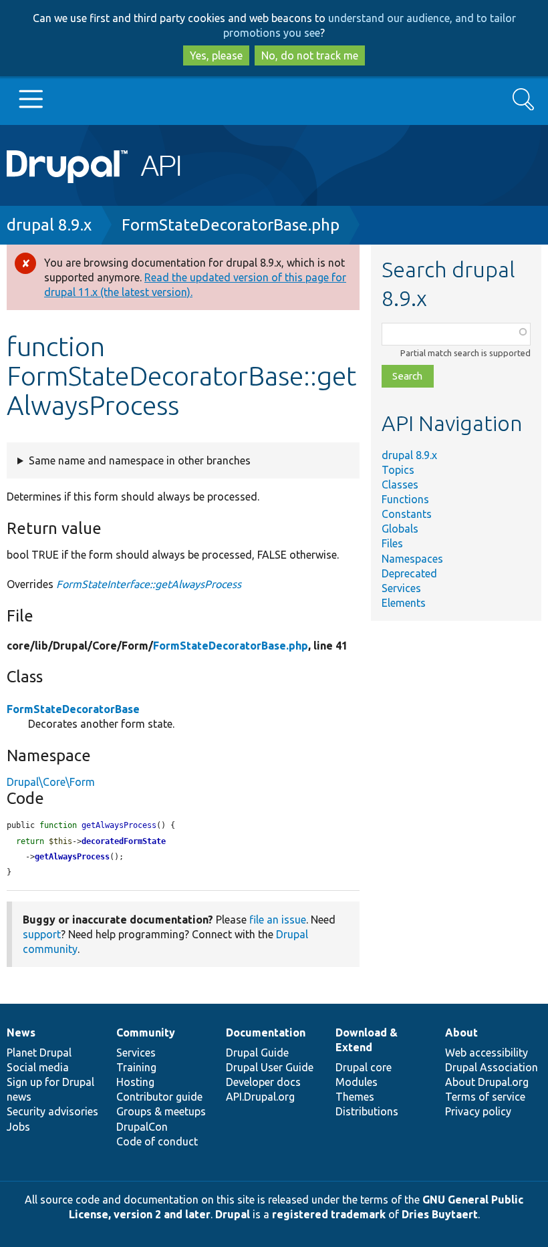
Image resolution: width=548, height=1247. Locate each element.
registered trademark (329, 1214)
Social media (38, 1067)
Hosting (135, 1082)
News (21, 1032)
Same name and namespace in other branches (140, 460)
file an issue (277, 920)
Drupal (232, 1214)
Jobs (18, 1127)
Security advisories (52, 1111)
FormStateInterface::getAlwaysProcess (148, 584)
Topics (398, 470)
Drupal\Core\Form (51, 782)
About (461, 1032)
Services (401, 588)
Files (392, 543)
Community (145, 1032)
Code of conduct (157, 1141)
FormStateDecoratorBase (73, 709)
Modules (356, 1082)
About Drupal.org (487, 1082)
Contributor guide (159, 1097)
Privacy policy (478, 1111)
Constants (407, 514)
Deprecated (409, 573)
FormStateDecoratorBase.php (230, 225)
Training (136, 1067)
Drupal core (363, 1067)
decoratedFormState (124, 841)
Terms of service (485, 1097)
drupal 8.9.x (49, 225)
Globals (400, 529)
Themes (354, 1097)
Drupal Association (491, 1067)
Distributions (366, 1111)
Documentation (265, 1032)
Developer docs (263, 1082)
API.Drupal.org (260, 1097)
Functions (405, 499)
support (42, 934)
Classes (400, 484)
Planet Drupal (39, 1053)
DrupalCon (142, 1127)
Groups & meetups (161, 1111)
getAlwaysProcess (72, 856)
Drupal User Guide (269, 1067)
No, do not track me (309, 55)
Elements (404, 603)
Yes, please (216, 55)
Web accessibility (486, 1053)
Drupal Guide (257, 1053)
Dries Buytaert (440, 1214)
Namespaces (412, 559)
